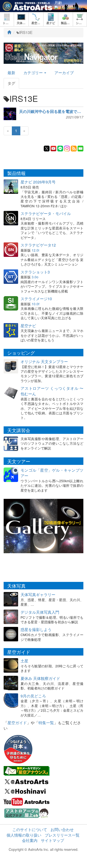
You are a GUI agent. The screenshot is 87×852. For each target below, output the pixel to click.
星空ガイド (17, 722)
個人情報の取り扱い (24, 835)
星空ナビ (28, 325)
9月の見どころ (33, 696)
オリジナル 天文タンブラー (44, 361)
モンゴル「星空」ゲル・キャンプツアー (52, 472)
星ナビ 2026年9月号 (38, 182)
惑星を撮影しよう (36, 629)
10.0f (35, 303)
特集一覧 (46, 722)
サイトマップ (52, 840)
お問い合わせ (62, 829)
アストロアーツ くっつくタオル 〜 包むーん (52, 391)
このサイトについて (29, 829)
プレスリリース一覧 (62, 835)
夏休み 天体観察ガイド (40, 678)
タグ (11, 83)
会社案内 (29, 840)
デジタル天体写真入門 (40, 612)
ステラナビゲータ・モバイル (46, 213)
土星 (24, 660)
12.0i (35, 250)
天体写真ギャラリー (38, 594)
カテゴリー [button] (33, 72)
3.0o (35, 276)
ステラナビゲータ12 (38, 245)
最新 (11, 72)
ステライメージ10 (36, 298)
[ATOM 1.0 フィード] (74, 148)
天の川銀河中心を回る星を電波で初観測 (51, 111)
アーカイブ (64, 72)
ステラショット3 (35, 272)
